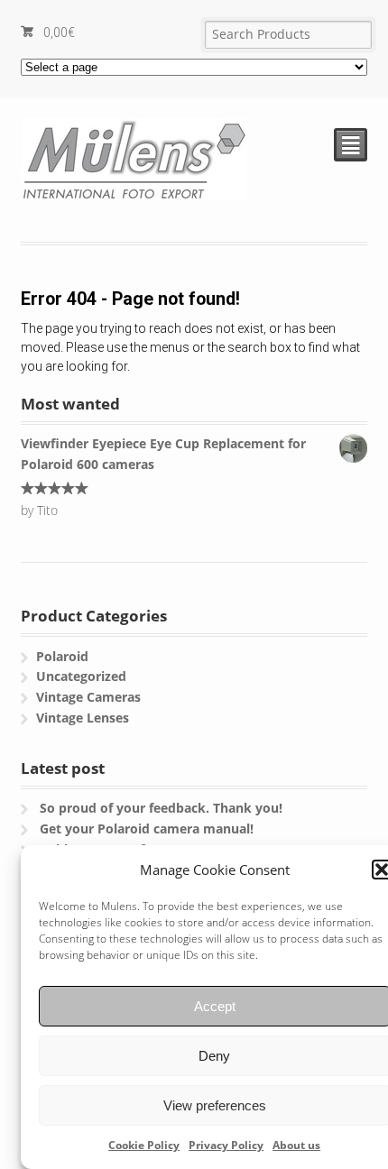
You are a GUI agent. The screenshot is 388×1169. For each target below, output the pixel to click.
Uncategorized (81, 676)
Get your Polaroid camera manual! (147, 828)
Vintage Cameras (88, 696)
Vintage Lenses (82, 717)
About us (296, 1145)
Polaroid (62, 656)
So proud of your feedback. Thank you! (161, 807)
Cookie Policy (144, 1145)
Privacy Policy (226, 1145)
